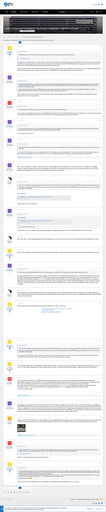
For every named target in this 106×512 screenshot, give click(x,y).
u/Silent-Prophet (47, 312)
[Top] (100, 499)
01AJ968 (62, 387)
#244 (100, 120)
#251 (100, 264)
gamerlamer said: (23, 125)
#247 (100, 177)
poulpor (9, 382)
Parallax (7, 30)
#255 (100, 362)
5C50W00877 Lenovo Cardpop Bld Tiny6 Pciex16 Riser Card (34, 197)
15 (25, 42)
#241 (100, 46)
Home (96, 499)
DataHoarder (57, 312)
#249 (100, 236)
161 (31, 42)
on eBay (96, 365)
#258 (100, 417)
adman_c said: (22, 144)
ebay (27, 239)
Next (35, 42)
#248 (100, 209)
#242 (100, 76)
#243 (100, 101)
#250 (100, 249)
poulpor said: (22, 467)
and (26, 157)
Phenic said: (21, 446)
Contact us (73, 499)
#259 (100, 441)
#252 (100, 289)
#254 (100, 340)
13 (20, 42)
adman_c (9, 81)
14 (22, 42)
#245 (100, 139)
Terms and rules (80, 499)
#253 (100, 303)
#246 (100, 163)
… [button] (12, 42)
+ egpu (31, 387)
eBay (36, 62)
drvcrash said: (22, 51)
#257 (100, 402)
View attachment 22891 (24, 58)
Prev (6, 42)
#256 (100, 377)
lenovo (21, 30)
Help (93, 499)
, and (27, 435)
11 (14, 42)
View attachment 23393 (24, 453)
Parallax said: (22, 80)
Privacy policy (88, 499)
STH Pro (9, 499)
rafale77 (9, 182)
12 (17, 42)
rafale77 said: (22, 214)
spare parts (20, 367)
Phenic (10, 422)
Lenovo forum (64, 385)
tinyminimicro (31, 30)
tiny (25, 30)
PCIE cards (42, 279)
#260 (100, 463)
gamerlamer (9, 106)
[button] (17, 12)
